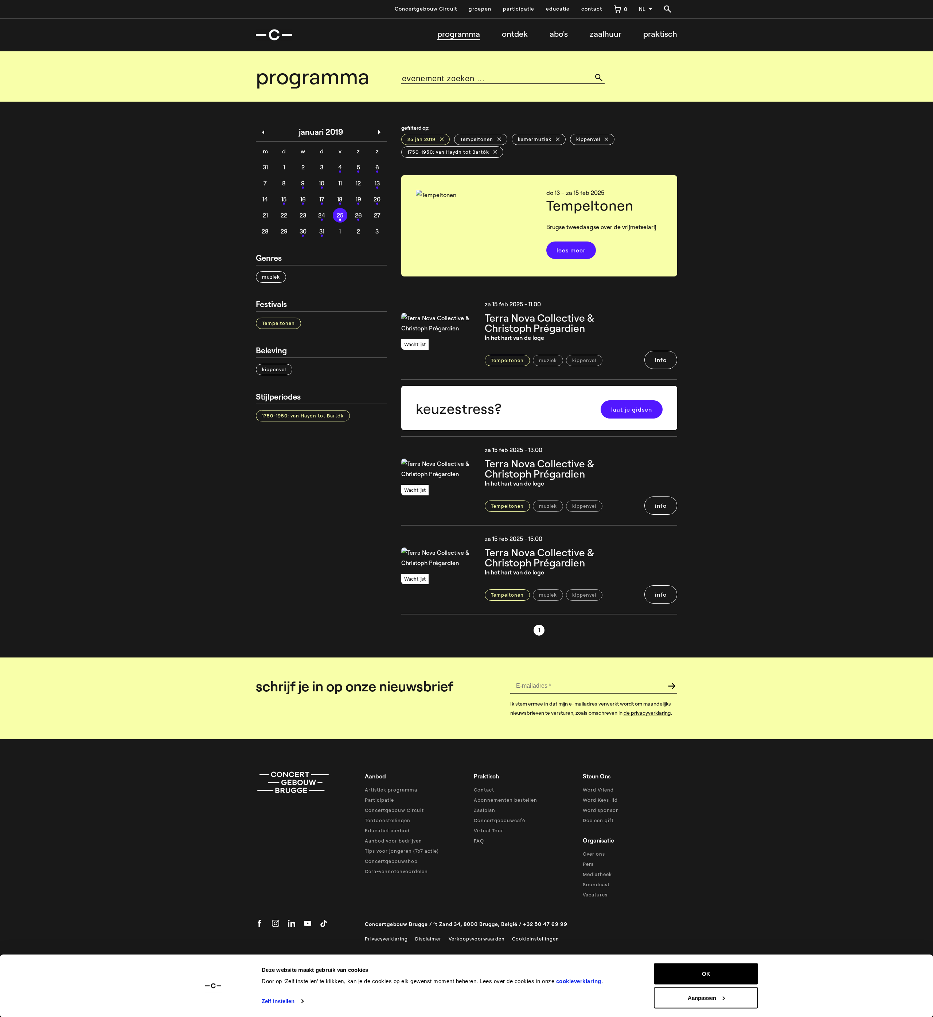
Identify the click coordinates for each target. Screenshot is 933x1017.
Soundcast (596, 884)
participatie (518, 8)
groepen (480, 8)
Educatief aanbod (387, 830)
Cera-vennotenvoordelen (396, 871)
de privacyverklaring (647, 713)
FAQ (479, 841)
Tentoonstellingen (387, 820)
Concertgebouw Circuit (426, 8)
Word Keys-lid (600, 800)
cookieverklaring (578, 981)
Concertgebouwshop (391, 861)
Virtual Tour (488, 830)
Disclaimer (428, 939)
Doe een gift (598, 820)
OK (706, 974)
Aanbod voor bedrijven (393, 841)
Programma (458, 34)
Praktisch (660, 34)
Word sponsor (600, 810)
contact (591, 8)
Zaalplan (484, 810)
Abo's (559, 34)
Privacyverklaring (386, 939)
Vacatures (595, 895)
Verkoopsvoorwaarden (477, 939)
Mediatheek (597, 874)
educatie (558, 8)
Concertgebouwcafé (499, 820)
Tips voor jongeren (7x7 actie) (402, 851)
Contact (484, 790)
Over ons (594, 854)
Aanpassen (702, 997)
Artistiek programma (391, 790)
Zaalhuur (605, 34)
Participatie (379, 800)
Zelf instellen (278, 1001)
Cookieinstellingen (535, 939)
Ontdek (515, 34)
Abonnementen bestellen (505, 800)
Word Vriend (598, 790)
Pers (588, 864)
